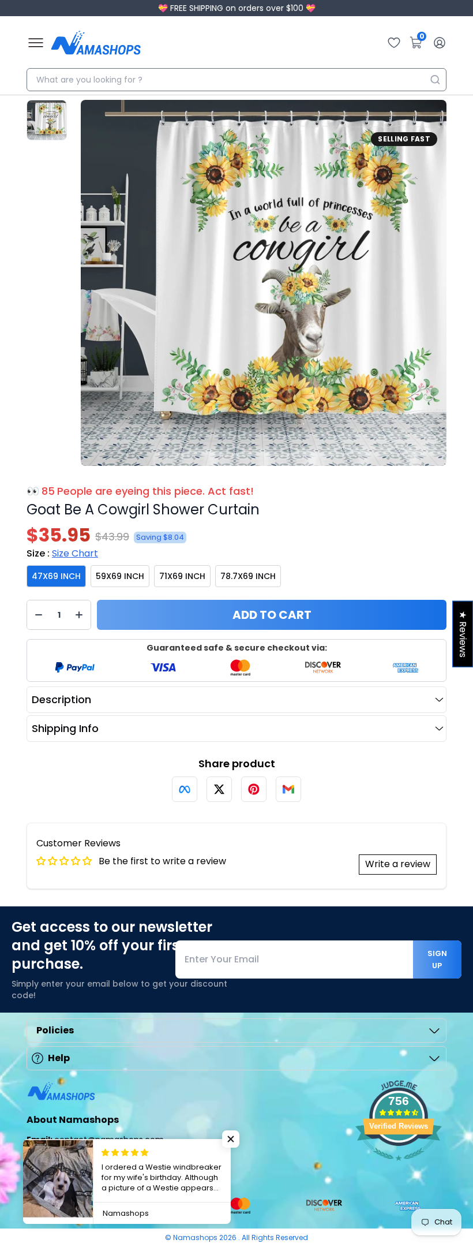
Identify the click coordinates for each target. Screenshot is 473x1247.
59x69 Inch (120, 576)
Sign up (437, 959)
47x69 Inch (56, 576)
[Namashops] (96, 43)
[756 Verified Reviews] (398, 1166)
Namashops (196, 1237)
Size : (62, 553)
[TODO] (184, 789)
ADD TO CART (271, 615)
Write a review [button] (397, 864)
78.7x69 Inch (248, 576)
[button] (230, 1139)
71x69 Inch (182, 576)
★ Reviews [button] (463, 634)
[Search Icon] (434, 79)
